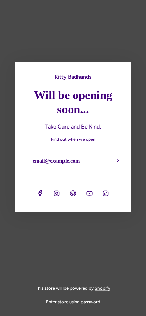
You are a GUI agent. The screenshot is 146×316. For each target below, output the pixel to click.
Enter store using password (73, 301)
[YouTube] (89, 193)
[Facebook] (40, 193)
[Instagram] (56, 193)
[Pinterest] (73, 193)
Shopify (102, 288)
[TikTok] (105, 193)
